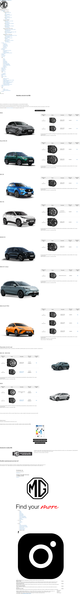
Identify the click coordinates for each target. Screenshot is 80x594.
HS (4, 60)
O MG (20, 521)
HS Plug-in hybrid (6, 63)
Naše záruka (5, 79)
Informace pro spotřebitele (23, 525)
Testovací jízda (5, 44)
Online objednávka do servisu (7, 50)
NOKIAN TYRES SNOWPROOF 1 (21, 372)
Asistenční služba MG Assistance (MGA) (8, 80)
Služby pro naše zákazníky (6, 90)
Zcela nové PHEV (6, 64)
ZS (4, 59)
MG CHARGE (3, 55)
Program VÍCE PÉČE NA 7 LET (7, 82)
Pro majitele (3, 49)
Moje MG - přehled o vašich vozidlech (8, 81)
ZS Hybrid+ (22, 514)
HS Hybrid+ (5, 62)
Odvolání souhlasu (22, 529)
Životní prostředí (22, 527)
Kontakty (3, 54)
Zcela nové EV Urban (6, 65)
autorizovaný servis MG (9, 107)
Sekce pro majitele (4, 76)
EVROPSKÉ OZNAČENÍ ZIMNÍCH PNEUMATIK (40, 439)
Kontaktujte (18, 472)
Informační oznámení (22, 528)
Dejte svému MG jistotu (6, 83)
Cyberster (21, 519)
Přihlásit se (10, 0)
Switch (63, 581)
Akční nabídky (5, 47)
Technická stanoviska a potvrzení (7, 52)
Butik (3, 0)
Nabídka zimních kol (6, 78)
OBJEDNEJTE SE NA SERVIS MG (40, 110)
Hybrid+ (5, 61)
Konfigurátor (5, 43)
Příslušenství (5, 51)
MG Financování (5, 45)
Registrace (6, 0)
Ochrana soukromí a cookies (23, 526)
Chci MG (3, 42)
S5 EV (4, 66)
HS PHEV (4, 73)
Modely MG (3, 10)
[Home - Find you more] (4, 8)
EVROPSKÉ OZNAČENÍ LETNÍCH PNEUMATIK (40, 441)
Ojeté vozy (3, 70)
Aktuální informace (5, 89)
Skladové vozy (3, 48)
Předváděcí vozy (5, 46)
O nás (2, 86)
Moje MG (1, 0)
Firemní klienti (3, 53)
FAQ (20, 524)
